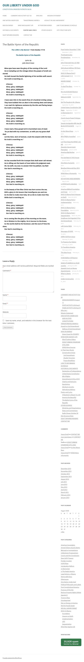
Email (5, 303)
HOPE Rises (64, 563)
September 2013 (66, 477)
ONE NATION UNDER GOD (11, 20)
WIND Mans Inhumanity (69, 173)
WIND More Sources (68, 347)
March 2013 (64, 492)
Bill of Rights (66, 376)
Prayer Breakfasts (69, 361)
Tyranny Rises (65, 598)
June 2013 (64, 484)
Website (6, 312)
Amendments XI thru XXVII (71, 379)
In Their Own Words (45, 25)
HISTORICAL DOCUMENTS (11, 30)
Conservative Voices (68, 353)
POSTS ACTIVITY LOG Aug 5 (71, 305)
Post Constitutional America (70, 587)
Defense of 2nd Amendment (71, 329)
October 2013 (65, 474)
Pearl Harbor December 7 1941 (71, 50)
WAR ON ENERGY (8, 25)
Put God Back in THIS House (70, 158)
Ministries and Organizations (71, 408)
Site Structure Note (64, 30)
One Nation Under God (68, 582)
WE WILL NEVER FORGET (69, 608)
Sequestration (66, 624)
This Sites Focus (66, 252)
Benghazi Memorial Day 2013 (70, 168)
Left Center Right (66, 226)
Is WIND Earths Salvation (69, 184)
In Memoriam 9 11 (67, 113)
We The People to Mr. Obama (70, 102)
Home (5, 16)
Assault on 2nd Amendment (54, 20)
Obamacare (64, 579)
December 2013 (66, 469)
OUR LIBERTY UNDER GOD (21, 5)
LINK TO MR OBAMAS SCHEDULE (67, 25)
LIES (63, 621)
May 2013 (64, 487)
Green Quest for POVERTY (70, 334)
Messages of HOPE (67, 231)
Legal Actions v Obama (68, 574)
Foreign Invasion (66, 561)
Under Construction (67, 279)
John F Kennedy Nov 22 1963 (70, 63)
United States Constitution (71, 374)
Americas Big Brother (67, 152)
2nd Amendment (69, 355)
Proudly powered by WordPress (12, 658)
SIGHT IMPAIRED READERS (11, 35)
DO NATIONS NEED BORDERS (70, 179)
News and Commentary (70, 411)
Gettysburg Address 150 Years (70, 68)
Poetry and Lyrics (30, 30)
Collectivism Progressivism (69, 553)
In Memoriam (65, 569)
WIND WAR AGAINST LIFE (25, 25)
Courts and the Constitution (70, 556)
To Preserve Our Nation (68, 242)
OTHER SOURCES (46, 30)
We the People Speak (68, 606)
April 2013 (64, 490)
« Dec (62, 532)
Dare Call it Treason (67, 558)
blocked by (72, 643)
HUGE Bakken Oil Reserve (69, 258)
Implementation (67, 619)
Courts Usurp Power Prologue (70, 118)
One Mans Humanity (67, 163)
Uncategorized (65, 600)
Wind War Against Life (68, 627)
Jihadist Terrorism (69, 358)
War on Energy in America (69, 603)
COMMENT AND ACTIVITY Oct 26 (21, 16)
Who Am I (39, 16)
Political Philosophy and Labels (71, 585)
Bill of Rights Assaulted (68, 136)
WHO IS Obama (66, 611)
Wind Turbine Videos (69, 339)
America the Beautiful (69, 397)
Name (5, 295)
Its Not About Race (67, 131)
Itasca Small (65, 434)
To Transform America (68, 247)
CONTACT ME (28, 35)
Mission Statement (54, 16)
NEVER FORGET (66, 81)
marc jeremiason (66, 437)
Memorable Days (66, 577)
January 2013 (65, 498)
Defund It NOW (66, 97)
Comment (7, 271)
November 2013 (66, 471)
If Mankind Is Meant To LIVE (71, 395)
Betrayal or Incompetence (69, 550)
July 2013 (64, 482)
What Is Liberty (66, 274)
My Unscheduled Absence (69, 92)
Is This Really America (68, 571)
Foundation (66, 614)
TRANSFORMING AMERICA (32, 20)
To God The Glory (66, 86)
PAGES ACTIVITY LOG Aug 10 (71, 308)
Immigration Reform (67, 566)
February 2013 (65, 495)
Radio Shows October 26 (70, 413)
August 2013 (65, 479)
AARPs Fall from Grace (68, 237)
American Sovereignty (68, 545)
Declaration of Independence (71, 371)
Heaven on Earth (67, 616)
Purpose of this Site (67, 590)
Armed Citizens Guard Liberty (70, 548)
